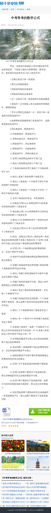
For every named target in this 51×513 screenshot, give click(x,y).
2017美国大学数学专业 (35, 491)
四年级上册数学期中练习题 (37, 495)
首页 (12, 9)
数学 (21, 3)
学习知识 (20, 9)
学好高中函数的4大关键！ (13, 495)
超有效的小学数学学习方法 (13, 502)
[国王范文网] (9, 3)
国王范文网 (22, 510)
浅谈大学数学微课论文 (11, 484)
